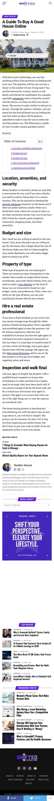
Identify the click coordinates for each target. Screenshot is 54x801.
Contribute (43, 775)
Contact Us (31, 775)
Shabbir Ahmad (19, 35)
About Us (9, 775)
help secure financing (18, 353)
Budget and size (20, 153)
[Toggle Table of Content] (38, 141)
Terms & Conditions (15, 779)
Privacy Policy (43, 779)
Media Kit (28, 783)
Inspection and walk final (24, 167)
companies (18, 98)
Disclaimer (30, 779)
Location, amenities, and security (27, 148)
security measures (11, 204)
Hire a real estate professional (26, 162)
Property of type (20, 157)
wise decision (25, 284)
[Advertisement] (27, 591)
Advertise (20, 775)
